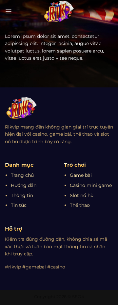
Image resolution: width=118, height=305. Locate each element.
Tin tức (19, 205)
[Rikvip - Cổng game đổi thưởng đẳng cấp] (59, 11)
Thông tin (22, 195)
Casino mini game (91, 185)
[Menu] (8, 11)
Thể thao (80, 205)
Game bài (81, 175)
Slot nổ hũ (81, 195)
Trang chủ (22, 175)
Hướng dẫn (23, 185)
